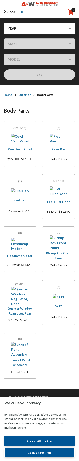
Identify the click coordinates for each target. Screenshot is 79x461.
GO (39, 74)
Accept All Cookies (40, 441)
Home (8, 95)
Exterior (24, 95)
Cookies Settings (40, 452)
